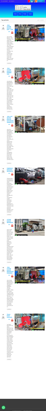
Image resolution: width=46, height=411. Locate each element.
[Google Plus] (34, 1)
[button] (3, 407)
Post (20, 13)
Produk (24, 13)
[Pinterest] (36, 1)
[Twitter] (31, 1)
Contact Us (12, 1)
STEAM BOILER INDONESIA (10, 221)
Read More (9, 63)
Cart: (40, 1)
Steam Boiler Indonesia (9, 316)
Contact (30, 13)
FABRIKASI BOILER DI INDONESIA (10, 170)
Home (15, 13)
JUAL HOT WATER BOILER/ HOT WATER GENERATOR (10, 119)
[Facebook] (29, 1)
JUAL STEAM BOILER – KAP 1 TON (10, 27)
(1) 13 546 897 (5, 1)
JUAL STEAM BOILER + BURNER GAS (9, 71)
